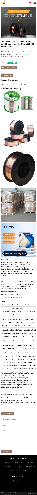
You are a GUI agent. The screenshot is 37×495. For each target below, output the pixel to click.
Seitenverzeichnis (13, 471)
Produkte (30, 462)
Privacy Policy (24, 471)
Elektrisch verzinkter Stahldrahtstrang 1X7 (19, 394)
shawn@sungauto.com (30, 493)
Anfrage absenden (10, 67)
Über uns (18, 462)
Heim (7, 462)
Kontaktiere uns (30, 467)
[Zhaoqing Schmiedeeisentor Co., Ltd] (3, 2)
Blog (18, 467)
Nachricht (7, 467)
